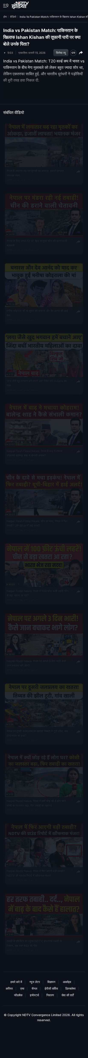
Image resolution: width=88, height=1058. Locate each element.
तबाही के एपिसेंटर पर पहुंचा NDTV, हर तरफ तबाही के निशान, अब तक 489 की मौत (34, 943)
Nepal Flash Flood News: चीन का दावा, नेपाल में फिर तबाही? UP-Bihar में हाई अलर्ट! (37, 523)
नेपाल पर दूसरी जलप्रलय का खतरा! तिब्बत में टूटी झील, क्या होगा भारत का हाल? (37, 733)
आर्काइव (67, 982)
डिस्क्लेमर (70, 988)
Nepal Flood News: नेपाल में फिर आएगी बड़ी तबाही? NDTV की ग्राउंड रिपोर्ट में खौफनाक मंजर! (36, 873)
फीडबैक (18, 995)
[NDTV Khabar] (21, 4)
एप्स (22, 988)
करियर (9, 988)
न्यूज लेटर (34, 982)
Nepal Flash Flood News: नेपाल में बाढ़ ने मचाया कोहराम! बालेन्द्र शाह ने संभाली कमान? (34, 453)
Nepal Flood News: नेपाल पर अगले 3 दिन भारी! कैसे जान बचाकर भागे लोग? (36, 663)
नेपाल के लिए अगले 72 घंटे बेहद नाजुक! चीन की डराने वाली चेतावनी (37, 243)
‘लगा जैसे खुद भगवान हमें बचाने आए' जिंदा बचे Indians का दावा (37, 383)
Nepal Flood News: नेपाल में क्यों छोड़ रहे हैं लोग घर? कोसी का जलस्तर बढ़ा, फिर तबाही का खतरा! (36, 803)
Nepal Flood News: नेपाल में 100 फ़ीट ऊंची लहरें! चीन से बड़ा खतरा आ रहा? (37, 593)
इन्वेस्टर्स (34, 995)
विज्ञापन (51, 982)
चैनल (34, 988)
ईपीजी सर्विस (51, 988)
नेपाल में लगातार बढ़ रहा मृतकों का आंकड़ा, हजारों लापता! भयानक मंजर (35, 173)
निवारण (50, 995)
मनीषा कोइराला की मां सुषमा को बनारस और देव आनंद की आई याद (37, 313)
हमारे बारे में (16, 982)
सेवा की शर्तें (68, 995)
